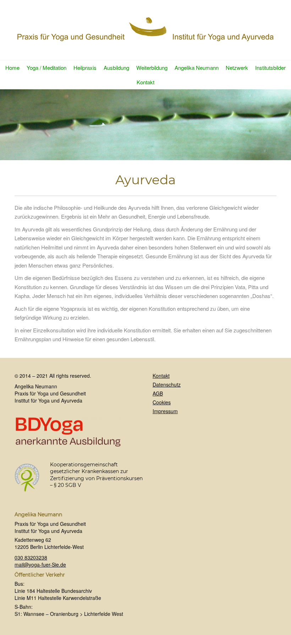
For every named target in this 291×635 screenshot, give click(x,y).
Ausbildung (116, 67)
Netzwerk (237, 67)
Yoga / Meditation (46, 67)
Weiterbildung (152, 67)
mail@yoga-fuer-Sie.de (40, 564)
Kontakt (145, 82)
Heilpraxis (85, 67)
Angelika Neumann (197, 67)
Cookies (162, 402)
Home (12, 67)
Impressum (165, 411)
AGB (158, 393)
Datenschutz (167, 384)
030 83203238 (31, 557)
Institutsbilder (270, 67)
